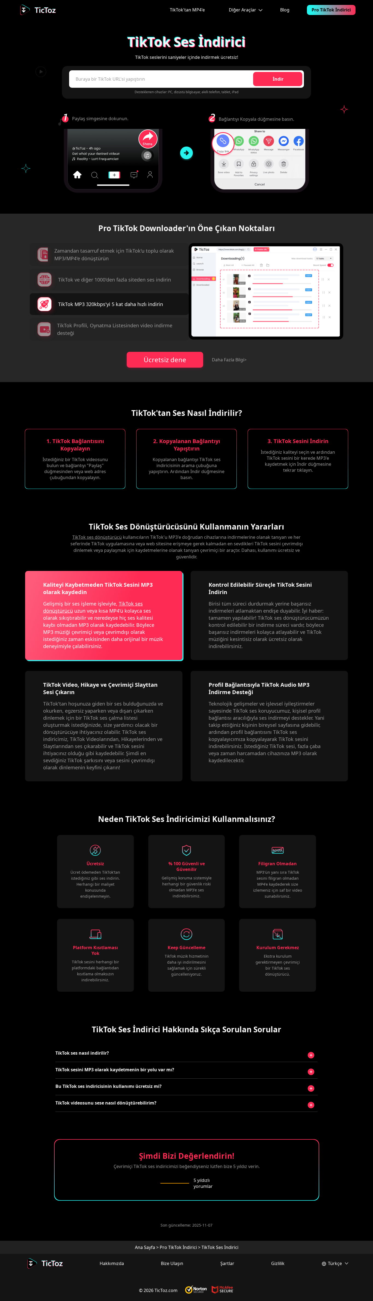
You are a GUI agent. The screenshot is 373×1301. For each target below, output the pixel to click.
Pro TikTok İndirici (331, 10)
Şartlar (227, 1263)
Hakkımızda (112, 1263)
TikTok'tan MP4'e (187, 10)
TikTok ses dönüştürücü (97, 537)
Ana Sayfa (145, 1247)
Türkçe (335, 1263)
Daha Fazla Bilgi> (229, 360)
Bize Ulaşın (172, 1263)
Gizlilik (278, 1263)
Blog (284, 10)
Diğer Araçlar (242, 10)
